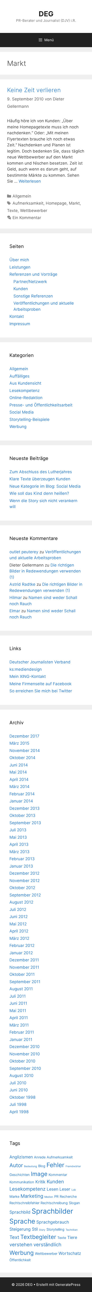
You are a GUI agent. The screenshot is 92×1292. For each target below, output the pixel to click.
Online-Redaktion (25, 397)
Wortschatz (70, 1253)
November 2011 (24, 967)
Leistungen (19, 267)
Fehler (55, 1165)
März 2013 (19, 851)
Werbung (17, 426)
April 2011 (18, 1017)
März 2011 (19, 1025)
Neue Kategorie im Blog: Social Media (45, 486)
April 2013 (19, 844)
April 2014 (19, 779)
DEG (46, 13)
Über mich (19, 259)
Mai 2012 (18, 924)
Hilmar (15, 597)
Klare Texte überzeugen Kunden (39, 479)
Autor (16, 1165)
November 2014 (24, 750)
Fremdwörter (73, 1166)
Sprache (22, 1221)
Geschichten (19, 1175)
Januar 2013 (21, 866)
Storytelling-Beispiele (29, 419)
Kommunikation (21, 1182)
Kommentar (58, 1175)
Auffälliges (19, 376)
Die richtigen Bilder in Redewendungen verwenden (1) (45, 571)
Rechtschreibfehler (24, 1203)
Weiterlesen (30, 181)
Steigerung (20, 1229)
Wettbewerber (33, 210)
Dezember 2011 (24, 960)
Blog (41, 1166)
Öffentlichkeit (20, 1260)
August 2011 (21, 988)
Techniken (72, 1229)
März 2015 (19, 743)
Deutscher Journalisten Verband (40, 662)
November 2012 (24, 880)
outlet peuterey (23, 551)
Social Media (21, 412)
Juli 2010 (17, 1082)
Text (14, 1237)
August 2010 (21, 1075)
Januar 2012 (21, 952)
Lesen (52, 1189)
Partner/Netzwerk (30, 281)
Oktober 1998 (22, 1097)
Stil (35, 1229)
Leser (64, 1189)
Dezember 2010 (24, 1046)
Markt (74, 203)
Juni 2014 (18, 765)
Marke (14, 1196)
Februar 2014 (22, 794)
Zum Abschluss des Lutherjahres (40, 471)
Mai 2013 (18, 837)
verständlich (47, 1244)
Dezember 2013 (24, 808)
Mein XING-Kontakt (27, 676)
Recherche (68, 1196)
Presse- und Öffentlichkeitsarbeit (40, 405)
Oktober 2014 (22, 757)
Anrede (40, 1157)
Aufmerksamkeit (28, 203)
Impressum (19, 323)
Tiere (72, 1237)
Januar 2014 (21, 801)
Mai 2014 (18, 772)
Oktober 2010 (22, 1061)
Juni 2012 (18, 916)
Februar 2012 (21, 945)
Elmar (14, 610)
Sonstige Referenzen (33, 296)
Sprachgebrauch (52, 1222)
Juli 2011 (17, 996)
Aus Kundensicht (25, 383)
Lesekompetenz (24, 390)
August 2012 (21, 902)
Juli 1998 (17, 1104)
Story (42, 1229)
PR (56, 1196)
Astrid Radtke (22, 584)
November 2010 (24, 1054)
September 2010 (25, 1068)
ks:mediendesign (25, 669)
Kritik (40, 1181)
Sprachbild (19, 1212)
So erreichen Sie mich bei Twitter (40, 691)
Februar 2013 (22, 858)
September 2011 (24, 981)
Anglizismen (21, 1156)
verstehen (20, 1244)
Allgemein (22, 196)
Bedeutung (30, 1166)
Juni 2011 (18, 1003)
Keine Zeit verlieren (34, 90)
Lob (73, 1189)
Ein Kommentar (27, 217)
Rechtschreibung (54, 1203)
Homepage (56, 203)
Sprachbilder (52, 1211)
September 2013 (25, 822)
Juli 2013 (17, 830)
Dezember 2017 (24, 736)
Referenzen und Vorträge (33, 274)
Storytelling (55, 1229)
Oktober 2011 (22, 974)
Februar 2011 (21, 1032)
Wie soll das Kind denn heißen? (39, 493)
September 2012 (25, 895)
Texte (12, 210)
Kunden (20, 288)
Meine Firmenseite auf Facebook (40, 683)
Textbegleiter (38, 1236)
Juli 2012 (17, 909)
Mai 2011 (17, 1010)
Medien (48, 1196)
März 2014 (19, 786)
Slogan (74, 1203)
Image (39, 1173)
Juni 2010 (18, 1090)
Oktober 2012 (22, 887)
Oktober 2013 (22, 815)
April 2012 (18, 931)
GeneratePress (67, 1284)
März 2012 (19, 938)
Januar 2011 (20, 1039)
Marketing (32, 1196)
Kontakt (16, 316)
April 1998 (19, 1111)
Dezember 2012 (24, 873)
